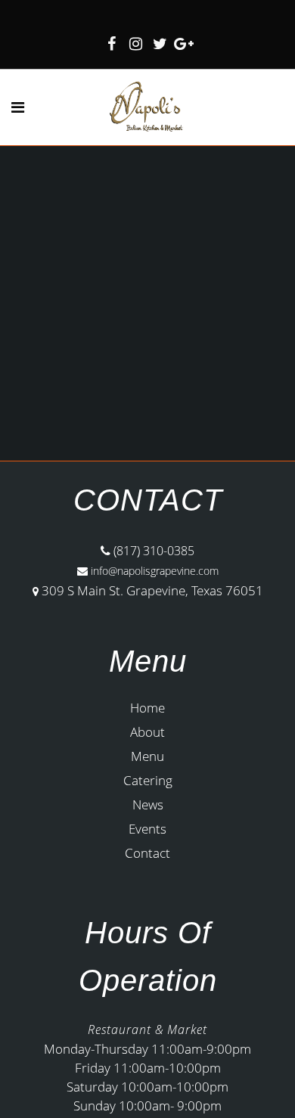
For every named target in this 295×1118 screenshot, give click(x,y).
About (147, 732)
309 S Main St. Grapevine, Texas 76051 (152, 590)
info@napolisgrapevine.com (153, 571)
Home (147, 707)
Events (147, 828)
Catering (147, 780)
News (147, 804)
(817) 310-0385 (152, 550)
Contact (147, 853)
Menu (147, 756)
